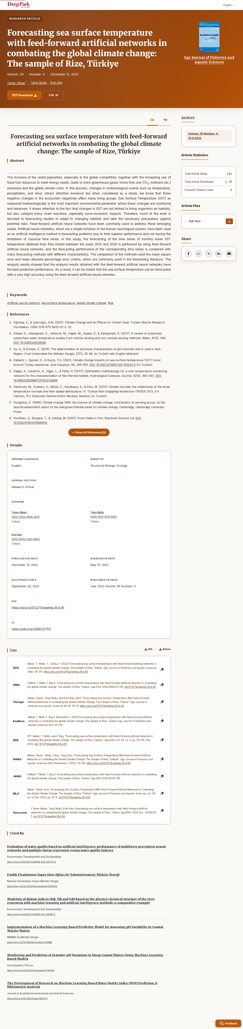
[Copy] (162, 669)
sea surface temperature (58, 303)
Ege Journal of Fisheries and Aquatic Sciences (209, 59)
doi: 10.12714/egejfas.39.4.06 (51, 744)
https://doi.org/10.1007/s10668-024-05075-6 (31, 862)
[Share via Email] (229, 253)
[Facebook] (188, 253)
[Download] (229, 221)
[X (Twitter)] (208, 253)
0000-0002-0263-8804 (26, 539)
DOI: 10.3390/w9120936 (30, 342)
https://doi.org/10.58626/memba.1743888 (29, 942)
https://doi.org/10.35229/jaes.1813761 (27, 998)
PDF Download (22, 95)
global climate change (91, 303)
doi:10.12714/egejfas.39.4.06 (140, 686)
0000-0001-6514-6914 (103, 516)
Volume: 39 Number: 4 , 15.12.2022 (203, 136)
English (227, 5)
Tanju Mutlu (39, 82)
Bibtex (167, 649)
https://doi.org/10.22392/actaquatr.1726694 (30, 970)
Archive (187, 118)
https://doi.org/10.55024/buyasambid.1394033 (32, 886)
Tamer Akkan (16, 83)
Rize (110, 303)
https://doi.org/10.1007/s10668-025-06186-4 (31, 914)
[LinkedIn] (219, 253)
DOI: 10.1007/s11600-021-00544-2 (112, 364)
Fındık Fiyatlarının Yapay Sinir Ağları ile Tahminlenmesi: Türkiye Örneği (63, 874)
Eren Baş (56, 82)
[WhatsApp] (198, 253)
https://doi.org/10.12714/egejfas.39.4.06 (38, 607)
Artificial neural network (23, 303)
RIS (150, 649)
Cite (51, 95)
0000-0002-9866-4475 (25, 517)
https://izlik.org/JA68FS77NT (31, 629)
